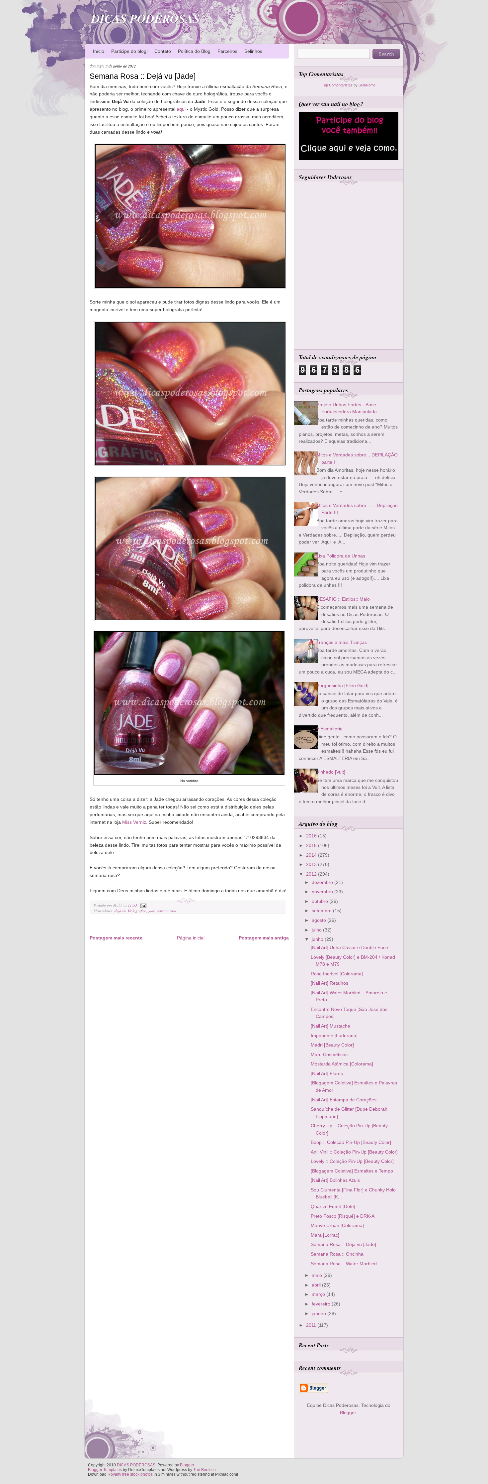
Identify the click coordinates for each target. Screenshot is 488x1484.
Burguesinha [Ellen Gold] (342, 685)
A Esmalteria (329, 728)
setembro (322, 910)
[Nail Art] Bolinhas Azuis (335, 1180)
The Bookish (204, 1469)
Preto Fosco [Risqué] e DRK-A (342, 1216)
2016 (312, 835)
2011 (311, 1325)
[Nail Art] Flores (327, 1073)
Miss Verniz (134, 822)
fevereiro (322, 1303)
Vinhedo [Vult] (330, 772)
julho (317, 929)
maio (317, 1275)
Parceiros (227, 51)
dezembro (323, 882)
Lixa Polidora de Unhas (340, 555)
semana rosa (166, 910)
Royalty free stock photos (130, 1474)
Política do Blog (194, 51)
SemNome (367, 85)
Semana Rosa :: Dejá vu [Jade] (143, 76)
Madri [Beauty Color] (332, 1045)
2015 (312, 845)
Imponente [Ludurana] (334, 1035)
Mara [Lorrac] (325, 1235)
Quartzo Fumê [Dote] (333, 1206)
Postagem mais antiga (264, 937)
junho (318, 939)
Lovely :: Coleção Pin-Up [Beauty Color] (352, 1161)
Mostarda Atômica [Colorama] (342, 1063)
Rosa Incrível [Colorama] (337, 973)
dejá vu (120, 910)
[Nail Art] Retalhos (329, 983)
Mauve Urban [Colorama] (337, 1225)
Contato (162, 51)
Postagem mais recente (116, 937)
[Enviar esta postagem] (142, 905)
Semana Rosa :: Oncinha (337, 1254)
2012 (312, 874)
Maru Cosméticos (329, 1054)
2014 (312, 855)
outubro (320, 901)
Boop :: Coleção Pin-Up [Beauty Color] (351, 1142)
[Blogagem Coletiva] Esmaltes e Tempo (352, 1171)
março (319, 1294)
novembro (323, 891)
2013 (312, 864)
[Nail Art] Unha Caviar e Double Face (349, 947)
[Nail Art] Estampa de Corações (343, 1099)
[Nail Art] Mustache (330, 1026)
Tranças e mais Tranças (341, 642)
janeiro (319, 1313)
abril (317, 1285)
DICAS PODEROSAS (145, 18)
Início (98, 51)
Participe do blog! (129, 51)
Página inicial (190, 937)
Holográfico (137, 910)
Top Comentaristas (337, 85)
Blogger (348, 1412)
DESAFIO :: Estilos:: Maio (343, 599)
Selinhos (253, 51)
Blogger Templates (105, 1469)
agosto (319, 920)
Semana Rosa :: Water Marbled (344, 1263)
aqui (181, 109)
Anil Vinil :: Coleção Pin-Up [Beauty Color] (354, 1152)
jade (151, 910)
